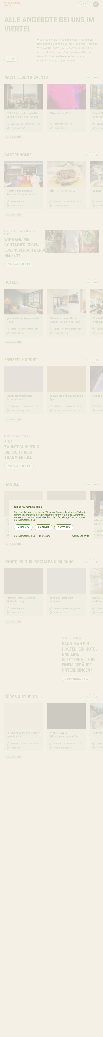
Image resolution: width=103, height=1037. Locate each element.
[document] (51, 521)
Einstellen (64, 527)
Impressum (44, 536)
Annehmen (23, 527)
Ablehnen (43, 527)
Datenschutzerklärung (24, 536)
